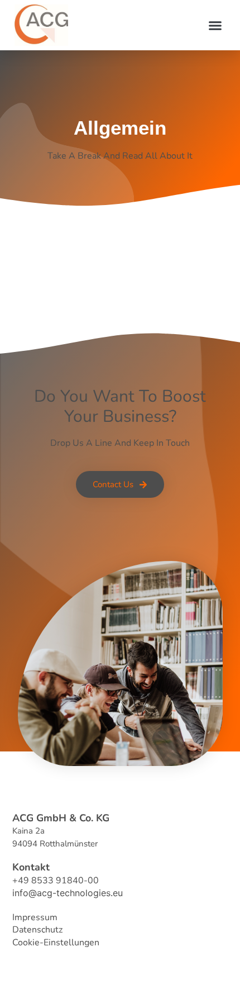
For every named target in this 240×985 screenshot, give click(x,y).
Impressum (34, 917)
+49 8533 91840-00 (55, 880)
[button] (215, 25)
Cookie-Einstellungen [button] (55, 942)
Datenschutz (37, 930)
